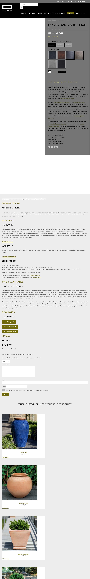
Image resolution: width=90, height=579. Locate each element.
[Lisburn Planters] (19, 551)
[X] (52, 146)
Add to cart (61, 72)
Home (49, 20)
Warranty (7, 241)
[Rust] (61, 55)
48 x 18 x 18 (60, 45)
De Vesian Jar (23, 503)
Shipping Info (9, 256)
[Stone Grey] (52, 64)
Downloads (8, 312)
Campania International (61, 102)
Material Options (11, 203)
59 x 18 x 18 (68, 45)
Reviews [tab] (43, 199)
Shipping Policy (37, 277)
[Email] (57, 146)
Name (4, 380)
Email (4, 386)
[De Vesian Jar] (19, 500)
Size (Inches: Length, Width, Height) (59, 41)
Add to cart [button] (5, 457)
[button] (84, 13)
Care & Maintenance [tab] (31, 199)
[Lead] (52, 55)
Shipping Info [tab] (23, 199)
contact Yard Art (35, 275)
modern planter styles (67, 99)
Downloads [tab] (38, 199)
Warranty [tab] (17, 199)
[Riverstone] (79, 55)
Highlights (7, 220)
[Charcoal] (70, 55)
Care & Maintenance (12, 282)
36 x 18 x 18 (51, 45)
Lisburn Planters (23, 554)
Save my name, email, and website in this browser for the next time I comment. (27, 390)
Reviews (6, 336)
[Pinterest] (54, 146)
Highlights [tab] (12, 199)
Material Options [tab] (6, 199)
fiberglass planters (79, 102)
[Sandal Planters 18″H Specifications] (22, 106)
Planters (54, 20)
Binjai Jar (24, 452)
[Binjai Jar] (19, 449)
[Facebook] (49, 146)
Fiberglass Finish (53, 49)
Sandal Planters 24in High (58, 124)
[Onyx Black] (61, 64)
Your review (5, 365)
